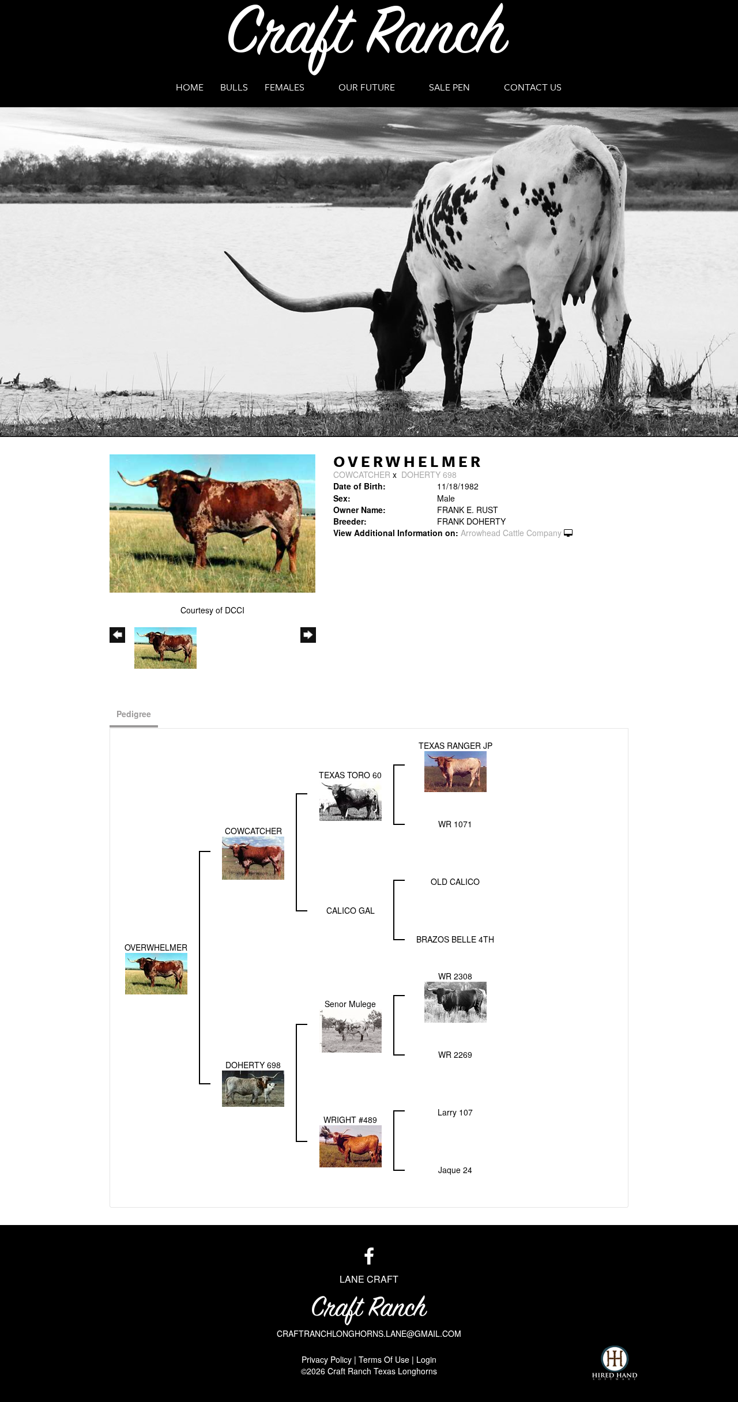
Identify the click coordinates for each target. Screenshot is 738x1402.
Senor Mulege (350, 1003)
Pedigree (133, 713)
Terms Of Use (384, 1359)
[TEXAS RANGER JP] (455, 770)
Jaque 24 (455, 1169)
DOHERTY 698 (429, 474)
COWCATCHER (361, 474)
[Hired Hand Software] (614, 1363)
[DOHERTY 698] (253, 1087)
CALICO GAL (350, 910)
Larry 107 (455, 1112)
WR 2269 (455, 1054)
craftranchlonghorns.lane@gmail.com (369, 1333)
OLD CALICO (455, 881)
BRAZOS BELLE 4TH (455, 939)
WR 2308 (455, 976)
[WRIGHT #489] (350, 1145)
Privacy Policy (327, 1359)
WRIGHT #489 (350, 1119)
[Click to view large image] (212, 521)
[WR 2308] (455, 1001)
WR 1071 (455, 824)
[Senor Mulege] (350, 1029)
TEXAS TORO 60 (350, 775)
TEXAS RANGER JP (455, 745)
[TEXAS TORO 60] (350, 799)
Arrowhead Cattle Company (511, 532)
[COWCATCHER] (253, 856)
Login (426, 1359)
